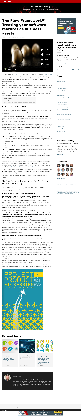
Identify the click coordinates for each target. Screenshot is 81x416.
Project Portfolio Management (63, 112)
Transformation (61, 90)
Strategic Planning (61, 95)
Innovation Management (63, 97)
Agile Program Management (64, 107)
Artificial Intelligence (62, 83)
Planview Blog (40, 6)
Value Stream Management (63, 109)
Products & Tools (60, 128)
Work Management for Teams (63, 119)
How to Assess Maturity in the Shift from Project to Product (8, 358)
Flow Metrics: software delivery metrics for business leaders (26, 167)
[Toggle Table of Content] (33, 99)
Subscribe (75, 410)
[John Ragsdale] (67, 171)
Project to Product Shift (63, 86)
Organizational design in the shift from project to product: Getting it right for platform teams (43, 359)
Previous (19, 406)
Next (61, 406)
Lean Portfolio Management (64, 104)
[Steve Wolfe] (63, 171)
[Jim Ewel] (72, 171)
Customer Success (61, 131)
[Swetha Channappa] (63, 167)
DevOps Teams (61, 122)
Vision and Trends (61, 81)
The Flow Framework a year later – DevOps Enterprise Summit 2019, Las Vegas (19, 102)
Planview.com (7, 1)
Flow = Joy (26, 357)
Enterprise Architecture (63, 100)
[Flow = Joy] (27, 346)
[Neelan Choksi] (59, 176)
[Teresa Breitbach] (72, 167)
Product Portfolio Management (64, 114)
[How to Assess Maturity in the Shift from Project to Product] (10, 346)
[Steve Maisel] (72, 176)
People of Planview (61, 134)
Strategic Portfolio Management (64, 93)
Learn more (60, 154)
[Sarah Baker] (63, 176)
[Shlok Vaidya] (67, 176)
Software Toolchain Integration (64, 79)
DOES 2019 (38, 189)
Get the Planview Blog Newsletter (63, 63)
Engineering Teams (62, 124)
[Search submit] (78, 38)
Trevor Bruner (22, 37)
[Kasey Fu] (59, 167)
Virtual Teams (61, 126)
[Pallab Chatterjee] (67, 167)
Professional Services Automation (64, 117)
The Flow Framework (62, 88)
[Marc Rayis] (59, 171)
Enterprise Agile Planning (62, 102)
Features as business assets (9, 100)
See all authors (61, 178)
